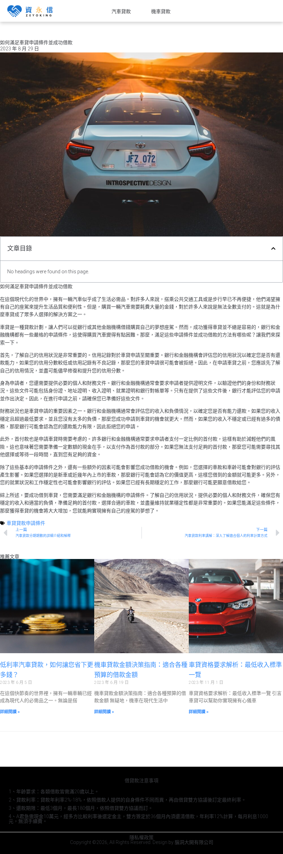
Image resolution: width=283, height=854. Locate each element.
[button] (273, 248)
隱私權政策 (141, 837)
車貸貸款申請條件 (26, 523)
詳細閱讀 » (10, 711)
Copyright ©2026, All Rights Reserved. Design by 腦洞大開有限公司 (141, 842)
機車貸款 (160, 11)
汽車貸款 (121, 11)
